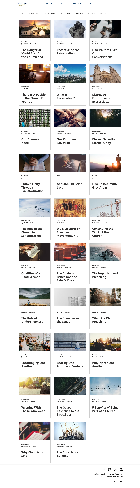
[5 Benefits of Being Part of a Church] (105, 386)
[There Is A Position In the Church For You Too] (34, 73)
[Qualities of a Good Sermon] (34, 252)
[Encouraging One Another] (34, 342)
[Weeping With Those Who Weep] (34, 386)
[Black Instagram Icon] (110, 469)
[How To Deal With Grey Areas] (105, 163)
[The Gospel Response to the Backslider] (70, 386)
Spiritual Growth (66, 14)
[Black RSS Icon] (121, 469)
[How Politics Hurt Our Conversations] (105, 29)
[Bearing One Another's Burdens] (70, 342)
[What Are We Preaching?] (105, 297)
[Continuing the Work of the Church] (105, 208)
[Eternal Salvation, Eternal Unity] (105, 118)
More (101, 14)
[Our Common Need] (34, 118)
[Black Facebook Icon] (104, 469)
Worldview (91, 14)
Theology (79, 14)
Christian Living (33, 14)
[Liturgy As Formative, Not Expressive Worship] (105, 73)
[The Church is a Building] (70, 431)
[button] (77, 3)
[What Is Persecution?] (70, 73)
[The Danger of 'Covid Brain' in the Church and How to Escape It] (34, 29)
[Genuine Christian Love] (70, 163)
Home (21, 14)
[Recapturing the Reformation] (70, 29)
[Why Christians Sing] (34, 431)
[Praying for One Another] (105, 342)
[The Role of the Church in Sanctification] (34, 208)
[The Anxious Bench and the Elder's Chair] (70, 252)
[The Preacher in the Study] (70, 297)
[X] (115, 469)
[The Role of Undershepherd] (34, 297)
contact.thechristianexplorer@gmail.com (108, 474)
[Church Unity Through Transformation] (34, 163)
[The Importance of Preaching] (105, 252)
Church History (49, 14)
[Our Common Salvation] (70, 118)
